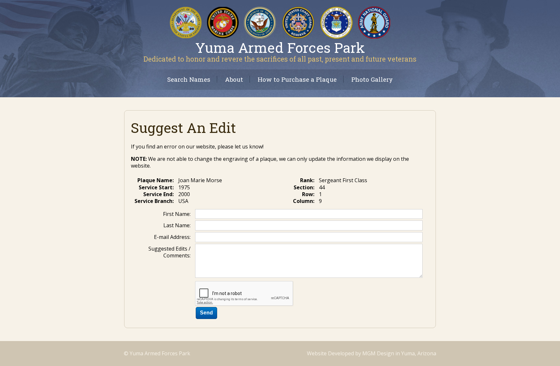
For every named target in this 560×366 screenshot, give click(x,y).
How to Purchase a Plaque (297, 79)
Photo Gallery (372, 79)
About (234, 79)
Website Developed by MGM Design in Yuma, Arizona (371, 353)
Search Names (188, 79)
